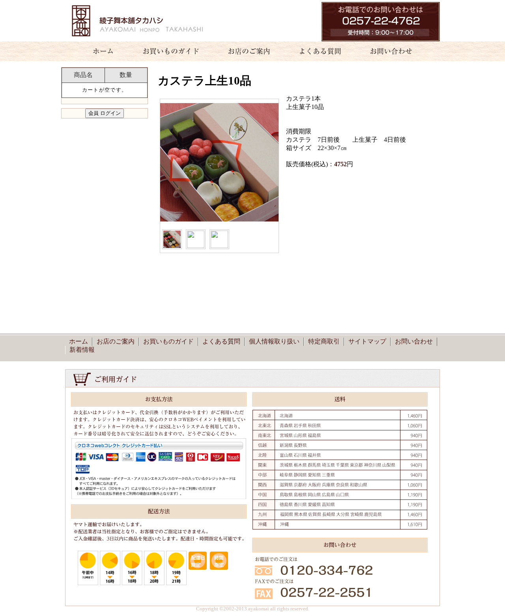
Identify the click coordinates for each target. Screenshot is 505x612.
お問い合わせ (396, 51)
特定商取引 (324, 341)
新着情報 (82, 349)
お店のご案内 (245, 51)
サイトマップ (367, 341)
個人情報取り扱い (274, 341)
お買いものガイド (170, 51)
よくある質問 (317, 51)
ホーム (98, 51)
